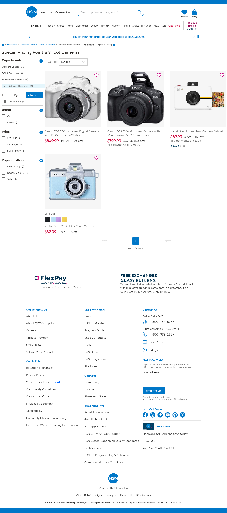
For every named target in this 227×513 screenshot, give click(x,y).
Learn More (150, 441)
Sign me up (153, 390)
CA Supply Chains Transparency (46, 418)
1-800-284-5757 (162, 322)
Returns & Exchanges (39, 367)
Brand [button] (6, 110)
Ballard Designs (93, 495)
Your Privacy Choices (40, 382)
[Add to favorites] (96, 75)
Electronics (82, 25)
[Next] (194, 37)
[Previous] (29, 37)
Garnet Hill (126, 495)
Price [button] (6, 132)
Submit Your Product (39, 352)
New (156, 25)
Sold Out (50, 213)
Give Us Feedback (96, 419)
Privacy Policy (35, 375)
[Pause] (198, 37)
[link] (194, 13)
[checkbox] (23, 117)
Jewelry (105, 25)
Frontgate (111, 495)
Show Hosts (33, 344)
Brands (88, 316)
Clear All (33, 95)
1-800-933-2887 (162, 334)
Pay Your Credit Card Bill (159, 448)
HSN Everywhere (95, 359)
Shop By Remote (95, 337)
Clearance (174, 25)
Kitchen (116, 25)
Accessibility (34, 410)
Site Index (90, 366)
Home (70, 25)
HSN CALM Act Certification (102, 433)
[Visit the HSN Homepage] (32, 16)
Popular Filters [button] (13, 160)
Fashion (51, 25)
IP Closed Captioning (39, 403)
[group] (73, 141)
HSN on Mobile (94, 323)
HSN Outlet (91, 352)
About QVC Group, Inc (40, 323)
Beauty (94, 25)
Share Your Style (95, 396)
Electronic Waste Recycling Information (52, 425)
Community (92, 382)
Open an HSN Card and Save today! (166, 434)
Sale (163, 25)
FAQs (154, 350)
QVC (78, 495)
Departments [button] (12, 60)
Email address (151, 372)
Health (126, 25)
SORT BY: (53, 61)
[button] (161, 13)
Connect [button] (61, 12)
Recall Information (96, 412)
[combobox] (109, 12)
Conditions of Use (37, 396)
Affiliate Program (37, 337)
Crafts (135, 25)
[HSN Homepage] (3, 45)
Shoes (60, 25)
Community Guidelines (41, 389)
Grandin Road (144, 495)
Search (139, 11)
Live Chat (157, 342)
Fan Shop (146, 25)
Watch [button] (45, 12)
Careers (31, 330)
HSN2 (87, 344)
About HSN (33, 316)
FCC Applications (95, 426)
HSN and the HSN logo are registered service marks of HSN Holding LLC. (113, 502)
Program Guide (94, 330)
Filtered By (20, 95)
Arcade (89, 389)
